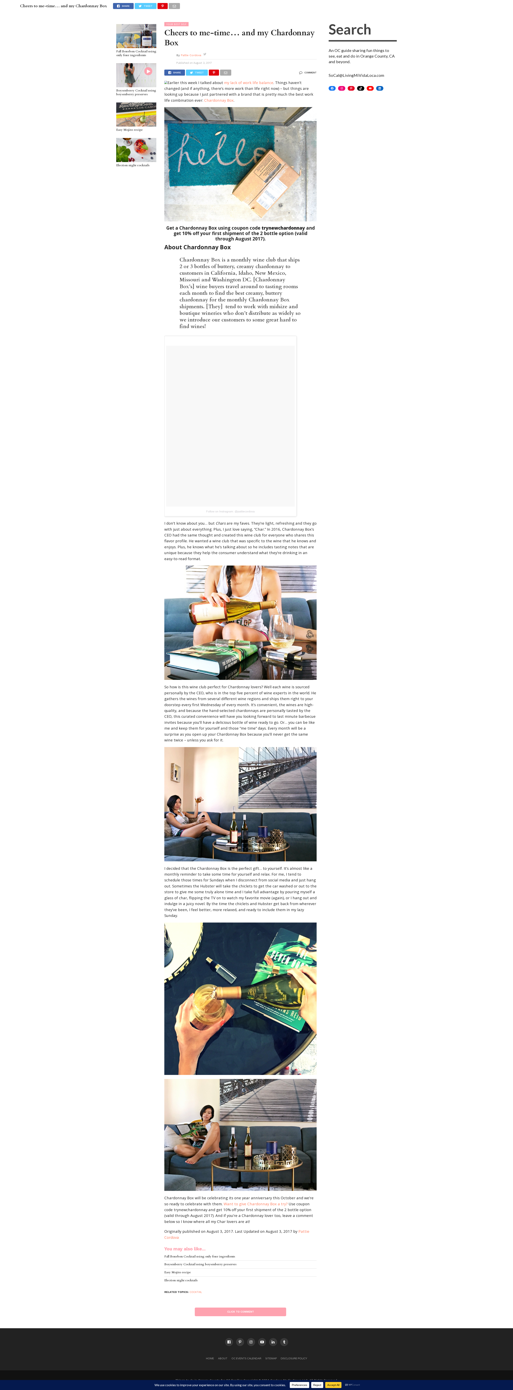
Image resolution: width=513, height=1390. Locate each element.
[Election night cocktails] (136, 160)
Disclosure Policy (294, 1358)
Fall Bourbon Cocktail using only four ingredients (136, 53)
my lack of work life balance (248, 82)
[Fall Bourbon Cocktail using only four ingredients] (136, 46)
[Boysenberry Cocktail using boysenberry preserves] (136, 85)
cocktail (196, 1292)
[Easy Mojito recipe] (136, 125)
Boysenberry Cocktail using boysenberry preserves (136, 92)
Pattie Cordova (191, 55)
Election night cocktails (132, 165)
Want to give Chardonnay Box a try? (256, 1203)
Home (210, 1358)
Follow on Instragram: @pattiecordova (230, 511)
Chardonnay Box (219, 100)
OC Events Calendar (246, 1358)
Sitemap (271, 1358)
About (222, 1358)
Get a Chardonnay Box (191, 228)
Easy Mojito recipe (129, 130)
